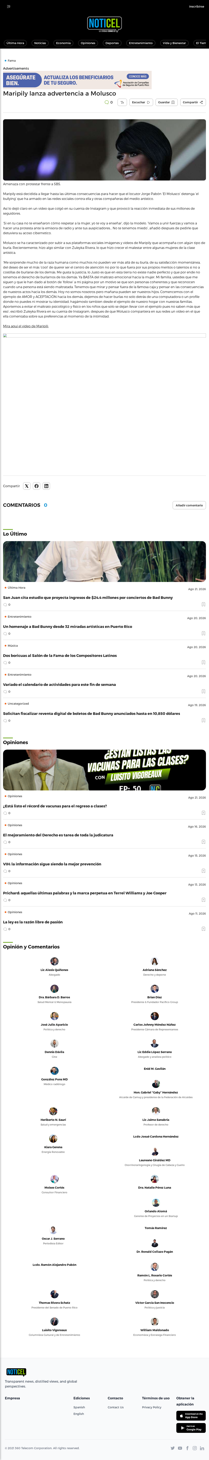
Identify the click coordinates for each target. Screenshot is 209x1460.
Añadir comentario (189, 505)
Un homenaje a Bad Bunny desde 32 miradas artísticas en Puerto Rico (67, 626)
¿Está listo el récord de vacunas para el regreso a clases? (55, 806)
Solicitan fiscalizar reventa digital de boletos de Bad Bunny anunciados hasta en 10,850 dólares (91, 713)
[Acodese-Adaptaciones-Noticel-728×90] (104, 80)
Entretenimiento (141, 43)
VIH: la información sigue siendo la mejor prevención (52, 864)
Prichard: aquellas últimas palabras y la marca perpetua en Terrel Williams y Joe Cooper (85, 893)
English (78, 1413)
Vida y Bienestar (174, 43)
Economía (63, 43)
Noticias (40, 43)
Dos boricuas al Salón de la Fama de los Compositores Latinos (60, 655)
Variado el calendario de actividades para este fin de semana (59, 684)
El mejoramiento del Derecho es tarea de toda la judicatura (58, 835)
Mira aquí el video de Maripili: (26, 326)
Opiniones (88, 43)
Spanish (79, 1407)
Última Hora (15, 43)
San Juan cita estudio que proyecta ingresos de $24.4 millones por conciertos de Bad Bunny (88, 597)
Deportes (112, 43)
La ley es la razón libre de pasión (33, 922)
